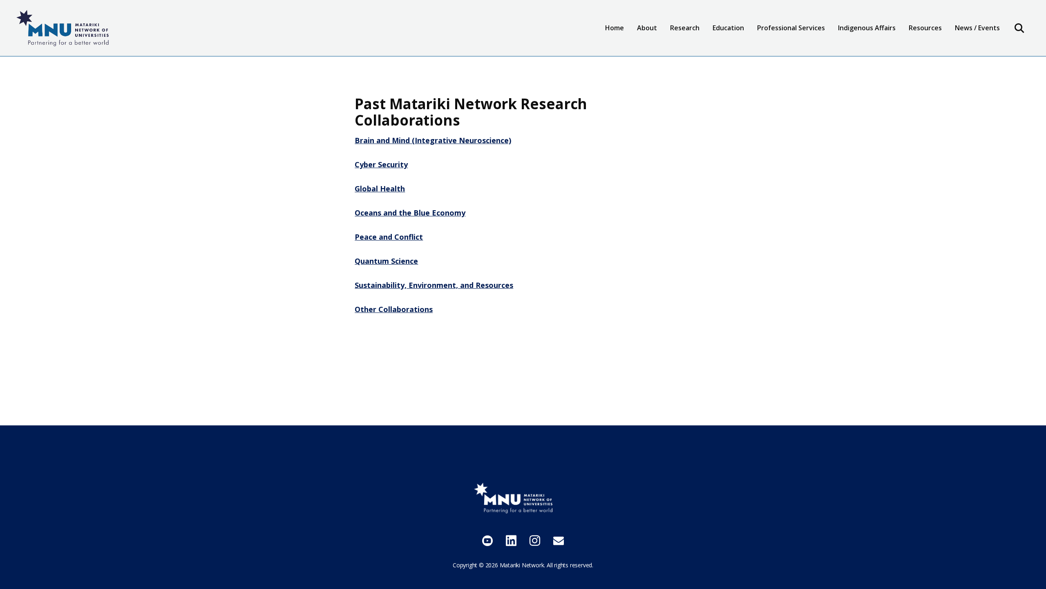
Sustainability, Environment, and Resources (434, 285)
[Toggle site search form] (1020, 28)
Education (733, 52)
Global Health (380, 188)
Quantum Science (386, 261)
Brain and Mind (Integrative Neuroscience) (433, 140)
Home (614, 27)
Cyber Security (381, 164)
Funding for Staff (942, 52)
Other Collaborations (394, 309)
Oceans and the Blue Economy (410, 213)
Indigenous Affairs (867, 27)
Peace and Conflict (389, 237)
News (925, 52)
